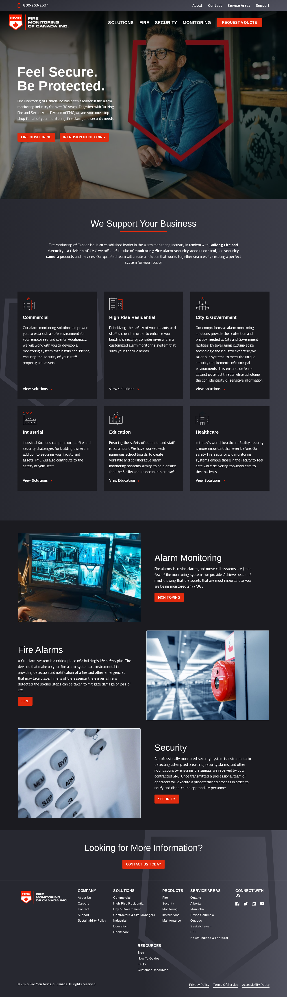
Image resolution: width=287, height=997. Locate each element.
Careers (83, 903)
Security (166, 22)
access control (203, 251)
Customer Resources (153, 970)
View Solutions (35, 389)
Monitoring (197, 22)
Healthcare (207, 432)
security (181, 251)
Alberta (195, 903)
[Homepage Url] (51, 22)
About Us (84, 897)
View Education (122, 480)
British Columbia (202, 915)
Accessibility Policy (256, 984)
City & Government (216, 317)
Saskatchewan (200, 926)
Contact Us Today (143, 864)
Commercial (36, 317)
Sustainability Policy (92, 920)
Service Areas (239, 5)
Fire (144, 22)
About (197, 5)
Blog (141, 952)
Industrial (33, 432)
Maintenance (171, 920)
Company (87, 891)
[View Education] (143, 418)
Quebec (196, 920)
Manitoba (197, 909)
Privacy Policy (199, 984)
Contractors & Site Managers (134, 915)
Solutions (121, 22)
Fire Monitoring (36, 137)
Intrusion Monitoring (84, 137)
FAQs (142, 964)
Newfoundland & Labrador (209, 938)
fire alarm (164, 251)
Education (120, 432)
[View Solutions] (57, 303)
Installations (170, 915)
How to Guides (148, 958)
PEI (192, 932)
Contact (215, 5)
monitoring (144, 251)
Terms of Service (225, 984)
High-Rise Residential (132, 317)
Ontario (195, 897)
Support (263, 5)
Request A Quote (239, 22)
